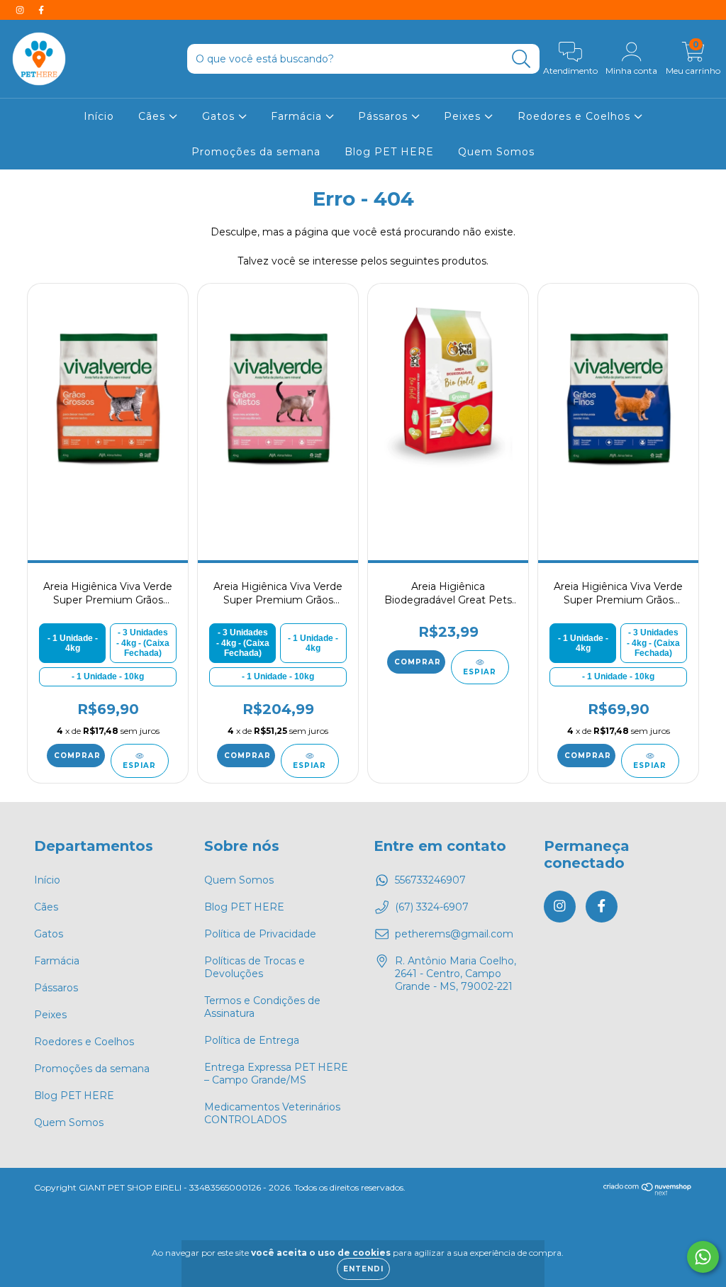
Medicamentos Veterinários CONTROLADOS (272, 1113)
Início (99, 116)
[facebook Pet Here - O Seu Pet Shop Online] (41, 10)
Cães (153, 116)
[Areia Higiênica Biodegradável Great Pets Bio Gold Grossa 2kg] (447, 397)
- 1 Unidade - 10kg (108, 676)
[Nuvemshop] (647, 1192)
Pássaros (384, 116)
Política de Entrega (251, 1040)
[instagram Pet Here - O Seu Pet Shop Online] (21, 10)
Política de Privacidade (260, 933)
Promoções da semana (255, 151)
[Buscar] (521, 59)
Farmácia (298, 116)
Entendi (363, 1269)
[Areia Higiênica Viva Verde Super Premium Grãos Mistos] (277, 397)
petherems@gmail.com (454, 933)
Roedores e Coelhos (576, 116)
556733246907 (430, 880)
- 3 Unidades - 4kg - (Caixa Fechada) (142, 643)
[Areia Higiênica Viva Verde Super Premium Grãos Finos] (618, 397)
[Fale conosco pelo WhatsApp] (703, 1257)
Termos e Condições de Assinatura (262, 1007)
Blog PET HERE (389, 151)
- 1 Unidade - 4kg (73, 643)
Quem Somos (496, 151)
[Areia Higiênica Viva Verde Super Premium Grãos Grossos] (107, 397)
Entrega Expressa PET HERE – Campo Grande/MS (276, 1073)
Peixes (464, 116)
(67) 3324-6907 (432, 907)
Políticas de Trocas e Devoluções (254, 967)
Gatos (220, 116)
